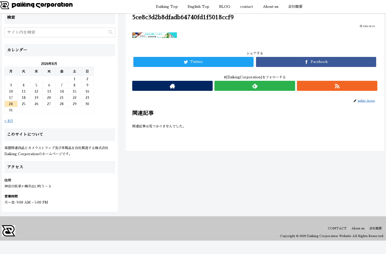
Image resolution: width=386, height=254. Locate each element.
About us (358, 228)
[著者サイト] (172, 86)
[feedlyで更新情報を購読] (254, 86)
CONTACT (337, 228)
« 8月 (8, 121)
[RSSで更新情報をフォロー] (337, 86)
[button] (111, 32)
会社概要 (375, 228)
